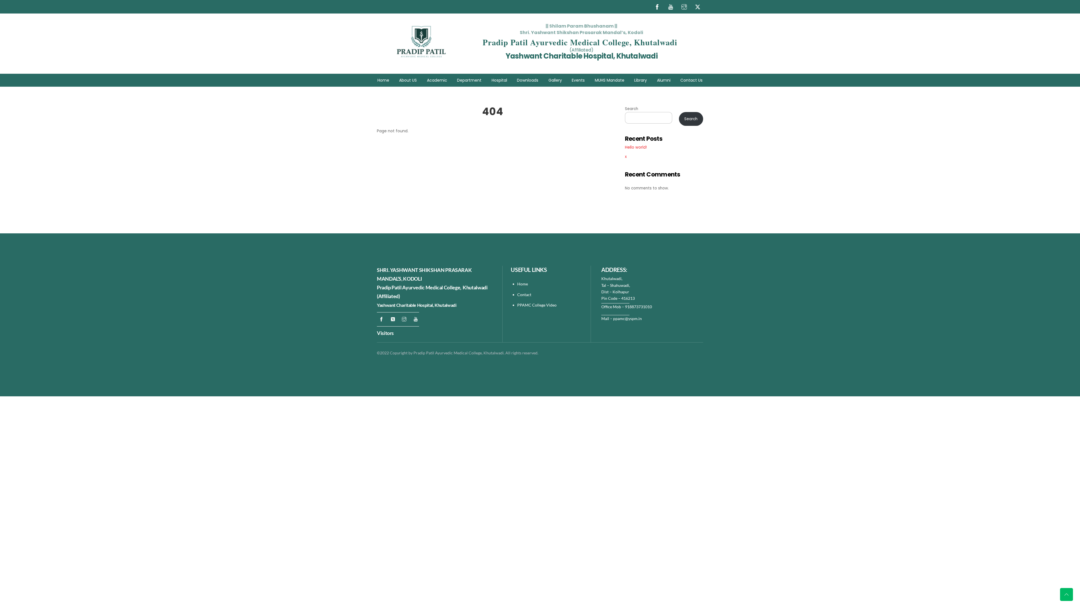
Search (631, 108)
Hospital (499, 80)
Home (383, 80)
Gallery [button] (555, 80)
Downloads (527, 80)
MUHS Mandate (609, 80)
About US (408, 80)
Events (578, 80)
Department (469, 80)
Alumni (663, 80)
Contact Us (691, 80)
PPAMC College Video (537, 305)
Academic (437, 80)
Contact (524, 294)
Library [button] (640, 80)
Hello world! (636, 147)
